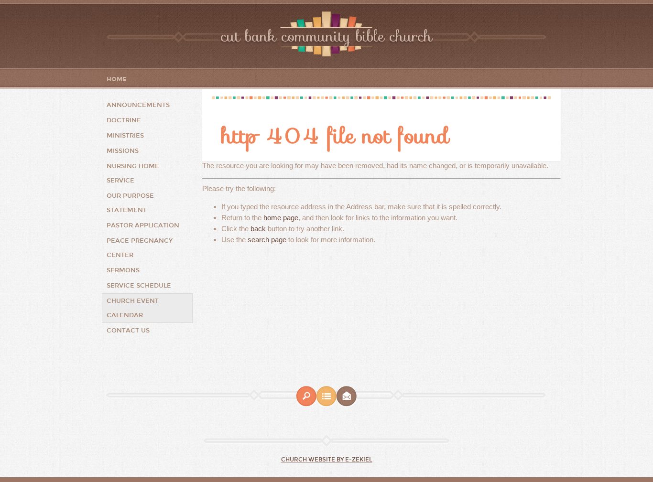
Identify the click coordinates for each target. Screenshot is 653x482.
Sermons (123, 270)
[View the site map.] (326, 404)
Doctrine (124, 120)
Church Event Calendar (133, 308)
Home (117, 79)
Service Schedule (139, 285)
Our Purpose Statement (130, 203)
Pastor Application (143, 225)
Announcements (138, 105)
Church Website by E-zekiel (326, 459)
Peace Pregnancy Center (140, 248)
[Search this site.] (306, 404)
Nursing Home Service (133, 173)
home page (280, 218)
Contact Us (128, 330)
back (258, 229)
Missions (123, 151)
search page (267, 240)
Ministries (125, 135)
